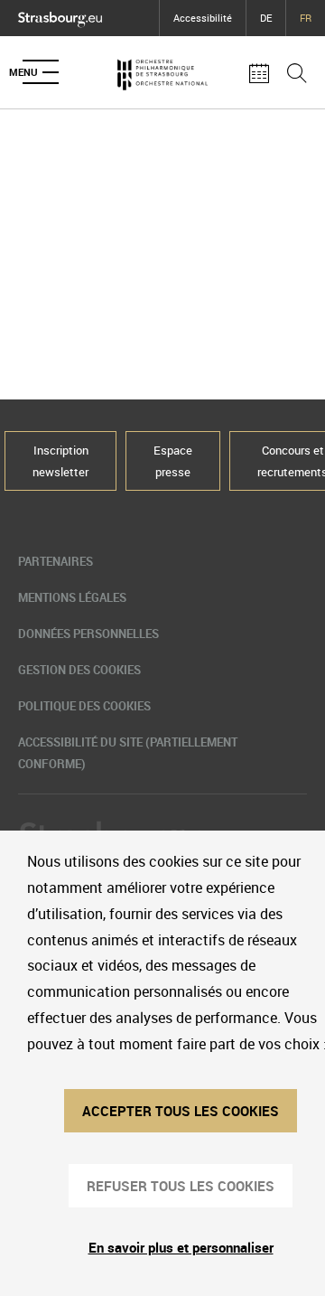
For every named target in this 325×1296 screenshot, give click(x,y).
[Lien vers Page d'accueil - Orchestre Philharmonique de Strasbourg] (162, 72)
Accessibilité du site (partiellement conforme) (127, 753)
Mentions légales (72, 597)
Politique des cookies (84, 706)
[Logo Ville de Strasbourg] (60, 15)
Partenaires (55, 561)
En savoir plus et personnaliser (181, 1247)
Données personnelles (88, 633)
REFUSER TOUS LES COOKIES (180, 1186)
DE (266, 17)
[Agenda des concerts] (259, 72)
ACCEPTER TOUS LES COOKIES (180, 1111)
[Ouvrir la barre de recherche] (297, 72)
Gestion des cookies (79, 670)
